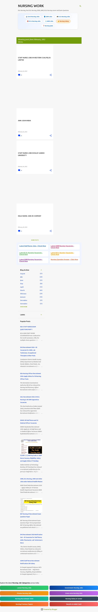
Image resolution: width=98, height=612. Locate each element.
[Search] (80, 6)
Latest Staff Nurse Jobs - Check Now (32, 246)
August (22, 273)
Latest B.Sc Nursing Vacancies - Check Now (31, 253)
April (21, 287)
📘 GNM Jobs (48, 16)
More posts (35, 240)
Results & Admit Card (73, 604)
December (23, 300)
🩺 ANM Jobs (49, 21)
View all (20, 42)
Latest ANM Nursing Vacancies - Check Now (31, 260)
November (23, 304)
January (22, 297)
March (22, 290)
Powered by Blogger (50, 609)
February (23, 294)
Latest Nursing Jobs (24, 588)
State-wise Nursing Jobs (73, 593)
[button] (50, 75)
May (21, 284)
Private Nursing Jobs (24, 593)
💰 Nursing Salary (63, 21)
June (21, 280)
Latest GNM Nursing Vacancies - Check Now (62, 247)
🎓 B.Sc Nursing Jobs (63, 16)
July (21, 277)
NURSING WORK (31, 6)
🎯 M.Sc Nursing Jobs (33, 21)
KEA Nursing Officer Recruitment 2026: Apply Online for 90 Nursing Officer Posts (30, 376)
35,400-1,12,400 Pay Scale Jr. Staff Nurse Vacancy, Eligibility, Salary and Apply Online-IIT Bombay (31, 458)
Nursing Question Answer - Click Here (64, 259)
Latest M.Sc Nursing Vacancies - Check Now (62, 253)
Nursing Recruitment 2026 (24, 598)
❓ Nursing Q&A (48, 26)
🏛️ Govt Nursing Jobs (32, 16)
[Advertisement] (34, 93)
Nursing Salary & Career (73, 598)
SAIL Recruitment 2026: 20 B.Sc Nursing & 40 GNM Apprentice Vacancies (30, 399)
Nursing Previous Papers (24, 604)
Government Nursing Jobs (74, 588)
